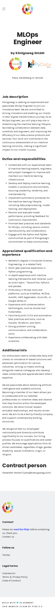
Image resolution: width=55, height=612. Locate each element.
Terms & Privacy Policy (15, 576)
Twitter (6, 554)
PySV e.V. (37, 606)
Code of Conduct (11, 580)
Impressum (8, 573)
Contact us (8, 536)
